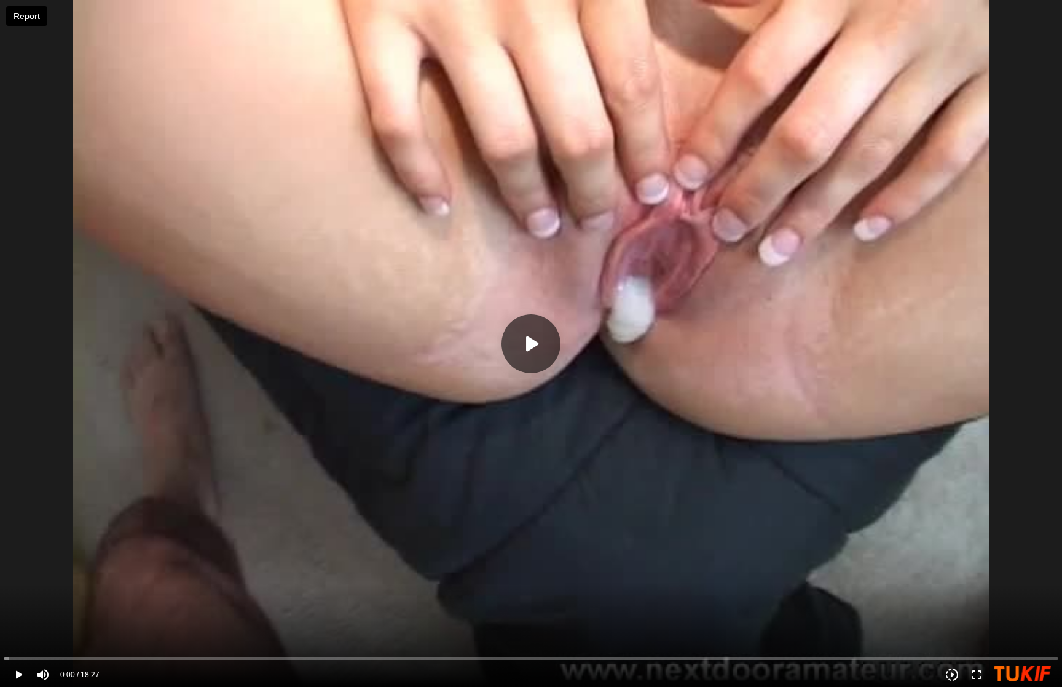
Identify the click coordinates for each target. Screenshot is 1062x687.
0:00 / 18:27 (80, 674)
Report (27, 16)
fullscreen (976, 674)
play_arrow (18, 674)
